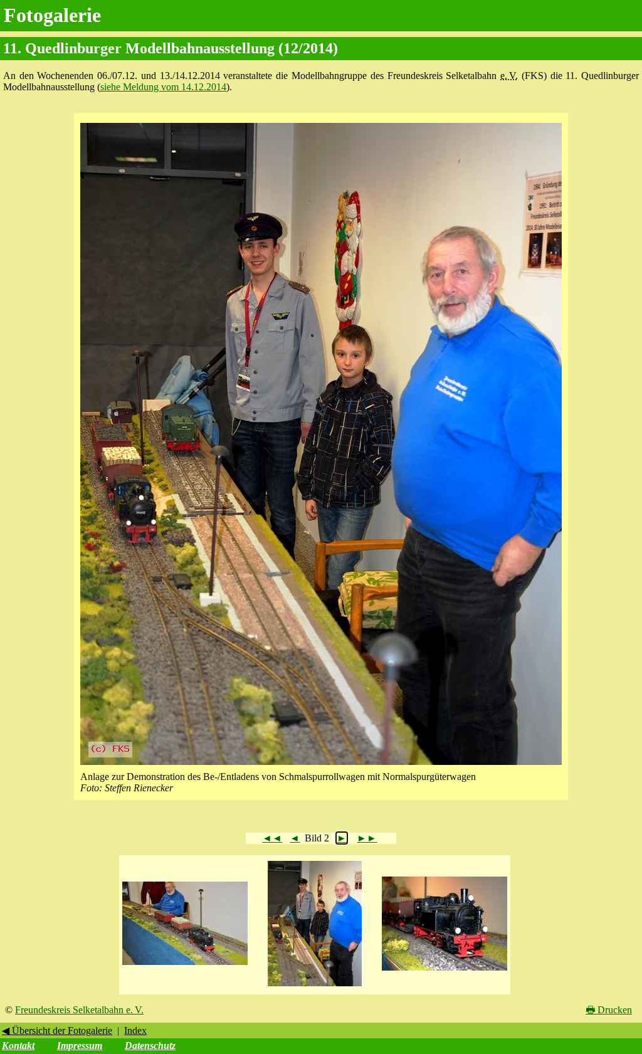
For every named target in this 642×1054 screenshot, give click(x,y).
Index (135, 1030)
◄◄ (272, 838)
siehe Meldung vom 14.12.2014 (163, 87)
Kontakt (18, 1045)
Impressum (79, 1045)
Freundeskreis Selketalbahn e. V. (79, 1009)
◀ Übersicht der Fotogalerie (57, 1030)
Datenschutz (150, 1045)
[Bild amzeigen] (185, 965)
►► (367, 838)
